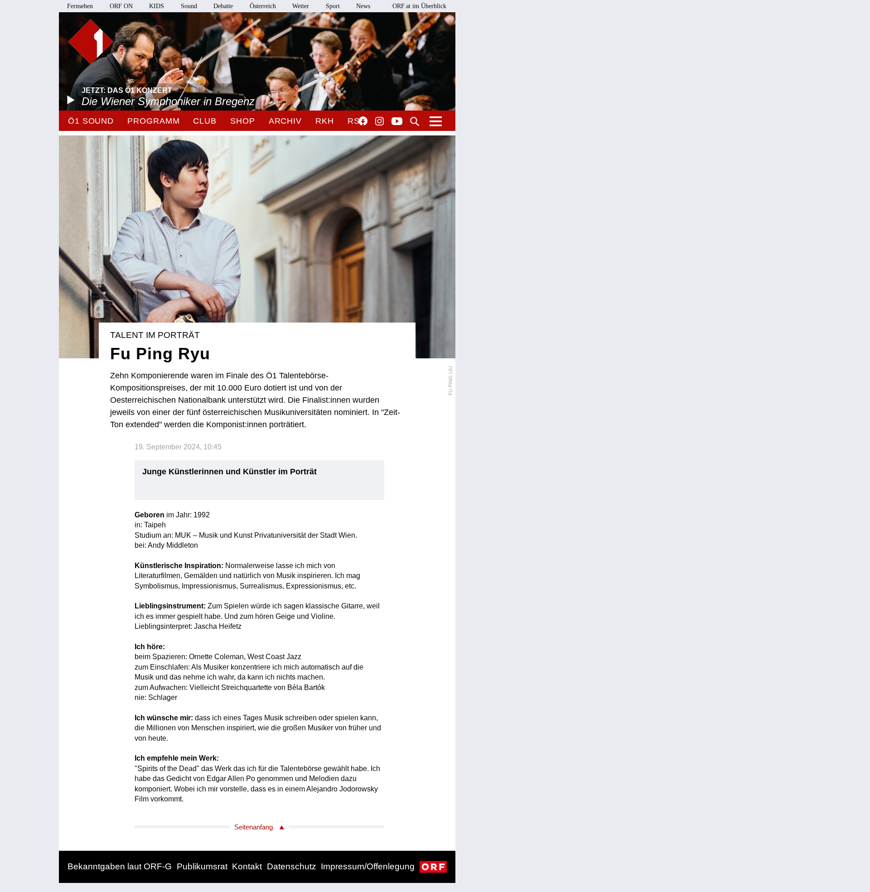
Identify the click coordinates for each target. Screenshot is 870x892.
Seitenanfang (253, 827)
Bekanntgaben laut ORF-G (120, 866)
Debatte (223, 6)
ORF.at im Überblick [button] (419, 6)
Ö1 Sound (91, 120)
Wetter (300, 6)
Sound (189, 6)
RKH (324, 120)
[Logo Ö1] (90, 41)
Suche (414, 121)
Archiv (285, 120)
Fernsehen (80, 6)
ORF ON (121, 6)
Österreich (263, 6)
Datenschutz (291, 866)
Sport (333, 6)
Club (205, 120)
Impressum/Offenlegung (368, 866)
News (363, 6)
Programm (153, 120)
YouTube (397, 121)
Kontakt (247, 866)
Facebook (362, 120)
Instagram (379, 121)
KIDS (156, 6)
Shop (242, 120)
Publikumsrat (202, 866)
